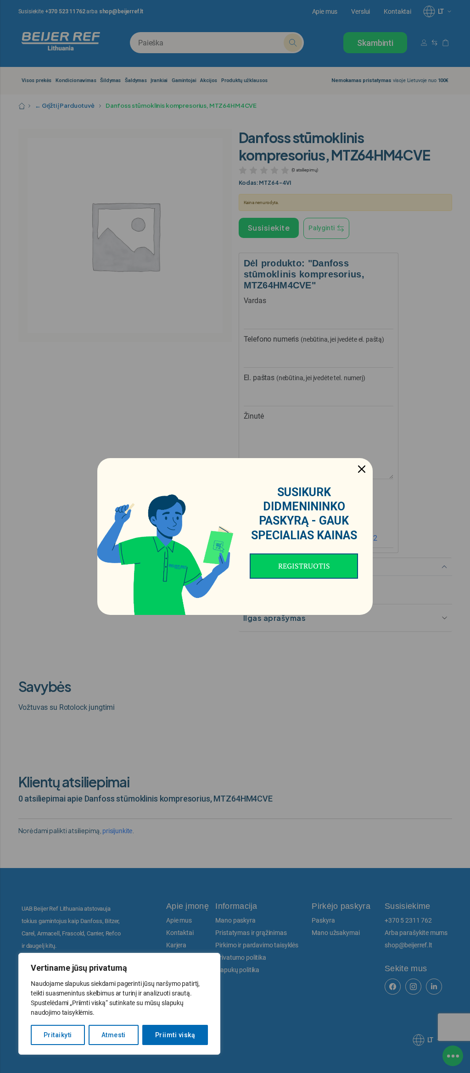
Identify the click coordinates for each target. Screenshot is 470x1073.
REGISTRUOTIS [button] (304, 566)
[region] (119, 1004)
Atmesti (113, 1035)
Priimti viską (175, 1035)
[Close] (362, 469)
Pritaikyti (58, 1035)
